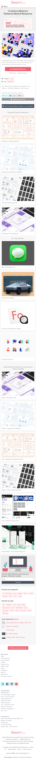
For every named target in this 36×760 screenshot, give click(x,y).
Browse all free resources (19, 648)
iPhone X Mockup (5, 702)
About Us (3, 672)
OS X (25, 607)
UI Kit (14, 604)
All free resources (5, 658)
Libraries (3, 662)
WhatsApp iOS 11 (5, 692)
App (19, 604)
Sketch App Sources (22, 747)
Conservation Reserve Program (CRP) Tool (18, 622)
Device (26, 593)
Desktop (5, 596)
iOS (4, 604)
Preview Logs (10, 630)
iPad (17, 610)
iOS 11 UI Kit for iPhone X (7, 696)
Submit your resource (6, 676)
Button (31, 593)
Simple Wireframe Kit (6, 698)
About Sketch (4, 674)
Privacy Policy (27, 749)
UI (3, 593)
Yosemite (5, 610)
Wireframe (9, 593)
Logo (20, 596)
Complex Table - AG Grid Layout (15, 637)
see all (15, 619)
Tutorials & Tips (5, 664)
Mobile (20, 593)
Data (13, 607)
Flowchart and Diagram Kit (7, 708)
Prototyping (4, 670)
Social (29, 610)
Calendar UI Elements (6, 706)
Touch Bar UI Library (12, 633)
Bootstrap (5, 613)
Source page (25, 88)
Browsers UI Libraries (12, 626)
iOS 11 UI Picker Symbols (7, 704)
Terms (19, 749)
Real (10, 596)
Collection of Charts (6, 700)
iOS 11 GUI (4, 710)
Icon (15, 593)
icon (12, 78)
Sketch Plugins (5, 666)
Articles (3, 668)
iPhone (12, 610)
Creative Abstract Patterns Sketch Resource (18, 12)
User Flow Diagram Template (8, 694)
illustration (10, 81)
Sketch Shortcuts (5, 660)
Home (2, 656)
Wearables (19, 607)
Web (23, 604)
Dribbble (11, 88)
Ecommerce (6, 607)
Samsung (23, 610)
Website (18, 88)
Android (9, 604)
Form (15, 596)
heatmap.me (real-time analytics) (22, 757)
